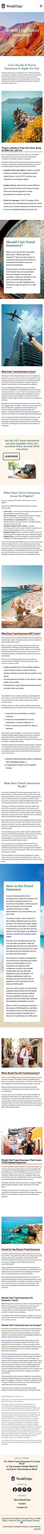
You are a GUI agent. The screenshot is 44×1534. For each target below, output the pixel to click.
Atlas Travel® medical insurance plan (14, 1368)
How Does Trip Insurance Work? (22, 1469)
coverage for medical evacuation (18, 412)
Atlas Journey (27, 1177)
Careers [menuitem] (22, 1504)
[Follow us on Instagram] (20, 1490)
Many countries (6, 1340)
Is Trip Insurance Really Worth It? (22, 1466)
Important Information (11, 1518)
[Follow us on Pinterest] (24, 1490)
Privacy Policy (27, 1518)
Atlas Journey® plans (16, 407)
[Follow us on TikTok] (29, 1490)
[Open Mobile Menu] (41, 6)
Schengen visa (10, 1358)
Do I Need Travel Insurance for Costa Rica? (22, 1462)
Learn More (11, 456)
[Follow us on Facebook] (15, 1490)
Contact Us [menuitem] (22, 1507)
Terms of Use (14, 1520)
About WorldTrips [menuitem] (22, 1500)
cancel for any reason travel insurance (20, 1254)
